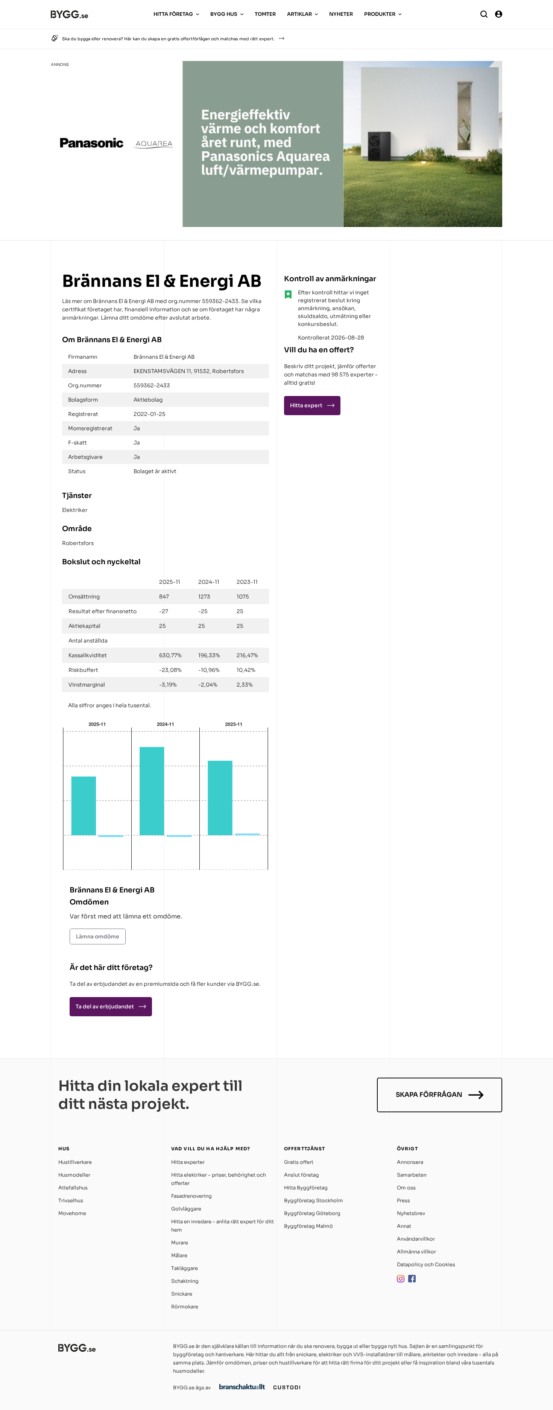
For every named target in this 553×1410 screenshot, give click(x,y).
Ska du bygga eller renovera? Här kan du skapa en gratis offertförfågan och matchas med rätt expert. (168, 38)
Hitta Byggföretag (306, 1188)
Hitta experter (188, 1162)
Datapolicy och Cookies (426, 1264)
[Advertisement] (442, 318)
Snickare (181, 1294)
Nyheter (341, 14)
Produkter (379, 14)
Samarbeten (412, 1175)
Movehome (72, 1213)
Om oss (406, 1188)
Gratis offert (298, 1162)
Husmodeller (74, 1175)
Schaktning (185, 1281)
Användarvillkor (416, 1239)
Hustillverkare (75, 1162)
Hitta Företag (173, 14)
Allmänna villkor (416, 1252)
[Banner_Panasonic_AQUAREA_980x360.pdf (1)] (276, 225)
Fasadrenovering (191, 1196)
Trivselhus (70, 1200)
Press (403, 1200)
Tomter (265, 14)
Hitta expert (306, 405)
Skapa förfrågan (429, 1095)
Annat (404, 1226)
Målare (179, 1255)
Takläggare (184, 1268)
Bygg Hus (223, 14)
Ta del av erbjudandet (105, 1006)
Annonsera (410, 1162)
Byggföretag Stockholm (313, 1200)
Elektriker (75, 510)
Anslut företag (301, 1175)
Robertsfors (78, 543)
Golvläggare (186, 1209)
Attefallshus (73, 1188)
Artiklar (299, 14)
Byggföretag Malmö (308, 1226)
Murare (179, 1242)
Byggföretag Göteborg (312, 1213)
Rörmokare (184, 1306)
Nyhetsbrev (411, 1213)
